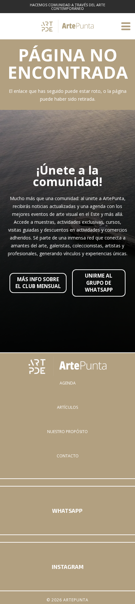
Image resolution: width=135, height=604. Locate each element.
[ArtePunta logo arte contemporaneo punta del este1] (67, 366)
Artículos (67, 407)
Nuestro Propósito (67, 431)
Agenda (68, 383)
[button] (126, 26)
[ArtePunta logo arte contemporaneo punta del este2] (67, 26)
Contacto (68, 456)
